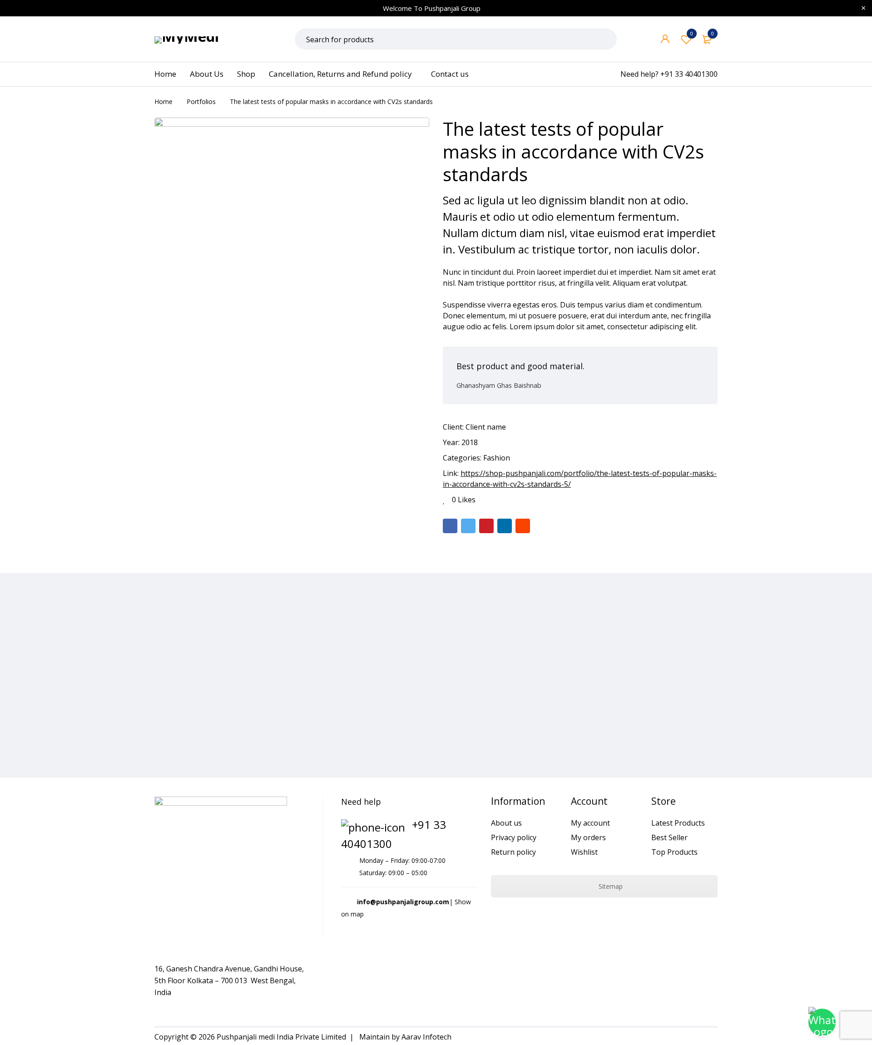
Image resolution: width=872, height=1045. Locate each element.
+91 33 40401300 (689, 74)
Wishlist (691, 33)
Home (163, 101)
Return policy (513, 852)
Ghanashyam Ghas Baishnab (498, 385)
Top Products (674, 852)
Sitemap (610, 886)
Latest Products (678, 823)
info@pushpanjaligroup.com (403, 901)
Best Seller (669, 837)
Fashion (496, 458)
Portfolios (201, 101)
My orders (588, 837)
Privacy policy (513, 837)
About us (506, 823)
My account (590, 823)
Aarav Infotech (426, 1037)
